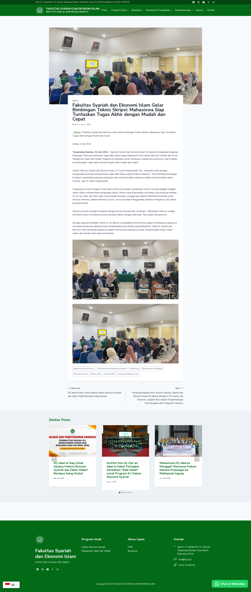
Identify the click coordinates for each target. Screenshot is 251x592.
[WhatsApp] (213, 2)
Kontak (210, 10)
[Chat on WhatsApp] (230, 584)
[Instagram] (198, 2)
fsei (76, 124)
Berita (75, 101)
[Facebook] (193, 2)
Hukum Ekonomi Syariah (93, 547)
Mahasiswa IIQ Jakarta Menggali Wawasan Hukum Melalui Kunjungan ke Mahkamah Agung (177, 468)
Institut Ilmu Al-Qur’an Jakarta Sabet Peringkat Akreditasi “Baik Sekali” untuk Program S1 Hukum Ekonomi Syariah (124, 470)
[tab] (119, 492)
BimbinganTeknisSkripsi (84, 368)
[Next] (196, 458)
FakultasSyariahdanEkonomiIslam (112, 368)
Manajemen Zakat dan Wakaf (95, 550)
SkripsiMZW (109, 374)
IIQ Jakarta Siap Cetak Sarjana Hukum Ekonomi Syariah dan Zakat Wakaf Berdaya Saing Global (94, 392)
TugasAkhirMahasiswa (128, 374)
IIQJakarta (134, 368)
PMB (130, 547)
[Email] (203, 2)
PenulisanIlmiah (81, 374)
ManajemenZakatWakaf (152, 368)
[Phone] (208, 2)
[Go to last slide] (54, 458)
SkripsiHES (96, 374)
